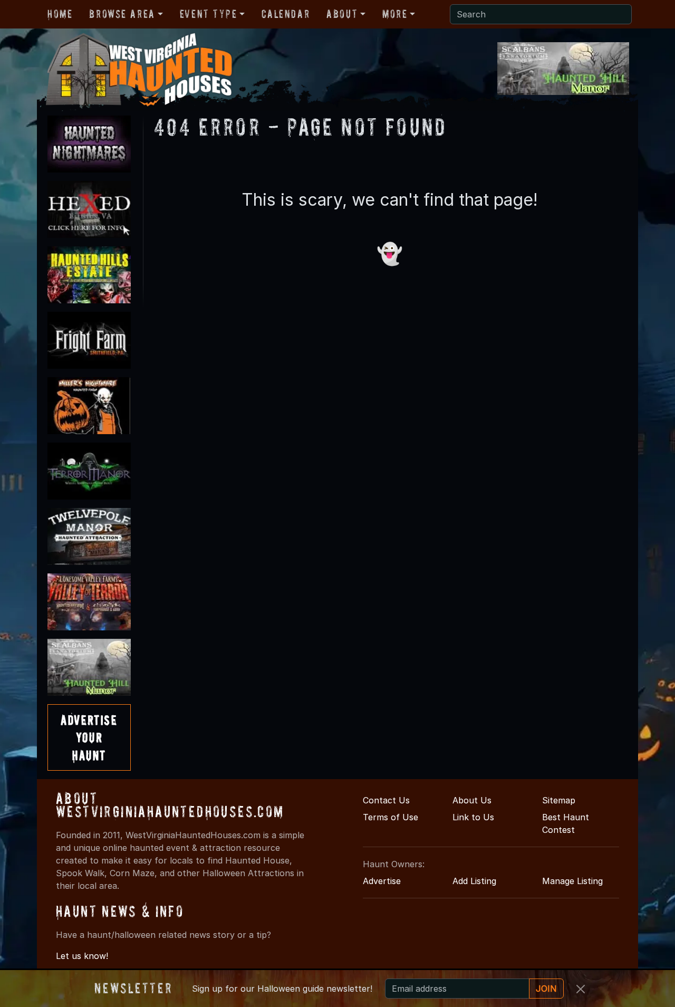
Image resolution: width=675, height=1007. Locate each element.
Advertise (382, 881)
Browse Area (122, 13)
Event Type (208, 13)
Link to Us (473, 817)
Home (59, 13)
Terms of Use (390, 817)
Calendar (286, 13)
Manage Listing (572, 881)
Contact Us (386, 800)
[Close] (580, 989)
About (342, 13)
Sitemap (558, 800)
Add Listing (474, 881)
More (394, 13)
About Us (471, 800)
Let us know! (82, 956)
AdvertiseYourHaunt (89, 737)
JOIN (546, 988)
